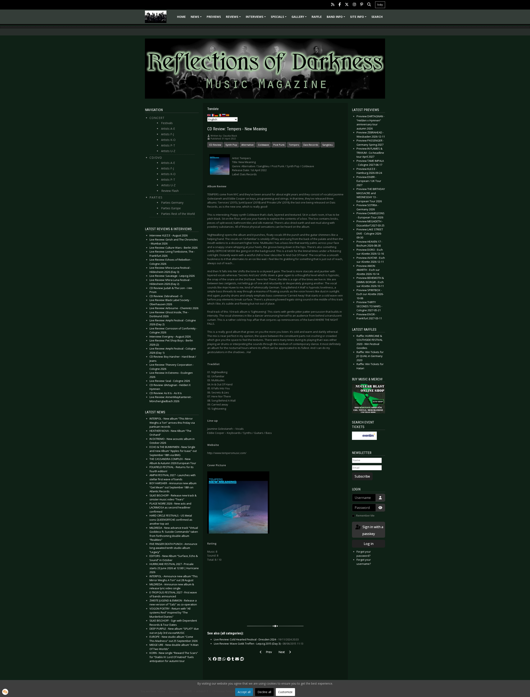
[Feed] (332, 5)
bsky (380, 4)
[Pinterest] (361, 5)
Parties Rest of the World (178, 214)
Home (181, 17)
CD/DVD (155, 158)
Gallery (300, 18)
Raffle (317, 17)
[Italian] (220, 115)
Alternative (247, 144)
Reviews (234, 18)
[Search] (369, 5)
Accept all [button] (244, 692)
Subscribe (362, 476)
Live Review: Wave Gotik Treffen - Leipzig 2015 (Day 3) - (258, 643)
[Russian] (224, 115)
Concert (157, 118)
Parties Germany (172, 203)
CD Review (215, 144)
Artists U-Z (168, 151)
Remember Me (365, 515)
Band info (336, 18)
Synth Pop (231, 144)
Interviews (256, 18)
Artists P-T (168, 145)
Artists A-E (168, 129)
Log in (368, 543)
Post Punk (278, 144)
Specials (279, 18)
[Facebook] (339, 5)
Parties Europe (171, 208)
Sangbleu (327, 144)
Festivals (167, 123)
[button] (210, 659)
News (197, 18)
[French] (213, 115)
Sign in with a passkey (372, 530)
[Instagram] (354, 5)
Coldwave (263, 144)
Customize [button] (285, 692)
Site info (359, 18)
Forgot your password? (364, 554)
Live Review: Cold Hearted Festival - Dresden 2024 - (256, 639)
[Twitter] (347, 5)
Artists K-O (168, 140)
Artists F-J (167, 134)
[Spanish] (228, 115)
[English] (209, 115)
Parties (156, 197)
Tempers (294, 144)
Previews (214, 17)
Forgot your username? (364, 562)
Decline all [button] (264, 692)
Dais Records (310, 144)
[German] (216, 115)
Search (377, 17)
